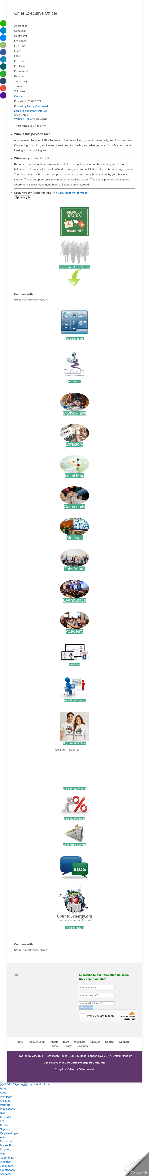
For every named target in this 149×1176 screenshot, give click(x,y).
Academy (74, 631)
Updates (95, 1041)
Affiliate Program (74, 818)
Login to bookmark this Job (30, 110)
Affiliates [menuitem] (5, 1100)
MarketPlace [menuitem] (7, 1145)
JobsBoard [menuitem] (6, 1165)
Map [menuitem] (2, 1153)
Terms (54, 1046)
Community (74, 506)
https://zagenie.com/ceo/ (72, 192)
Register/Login (36, 1041)
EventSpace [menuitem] (7, 1169)
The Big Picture (74, 927)
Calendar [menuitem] (5, 1116)
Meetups (75, 537)
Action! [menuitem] (4, 1137)
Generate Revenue (74, 844)
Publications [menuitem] (7, 1108)
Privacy (67, 1046)
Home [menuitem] (3, 1088)
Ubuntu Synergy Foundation (86, 1062)
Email (82, 999)
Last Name (85, 991)
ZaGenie (30, 118)
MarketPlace (74, 413)
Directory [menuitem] (5, 1149)
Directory (74, 444)
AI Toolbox (74, 381)
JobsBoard (74, 569)
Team (66, 1041)
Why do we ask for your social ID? (30, 300)
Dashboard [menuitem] (7, 1141)
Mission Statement (74, 788)
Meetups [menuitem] (5, 1161)
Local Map (74, 475)
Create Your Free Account (74, 267)
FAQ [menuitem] (2, 1121)
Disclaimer (83, 1046)
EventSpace (74, 600)
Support (124, 1041)
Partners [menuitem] (5, 1104)
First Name (86, 983)
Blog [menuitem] (2, 1112)
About (54, 1041)
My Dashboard (75, 338)
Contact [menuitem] (5, 1125)
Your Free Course (75, 700)
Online (18, 96)
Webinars (74, 664)
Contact (109, 1041)
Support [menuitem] (5, 1129)
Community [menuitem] (7, 1157)
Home (19, 1041)
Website (19, 118)
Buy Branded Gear (74, 743)
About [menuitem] (3, 1092)
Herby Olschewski (38, 106)
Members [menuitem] (6, 1096)
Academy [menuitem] (5, 1173)
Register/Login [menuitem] (9, 1133)
